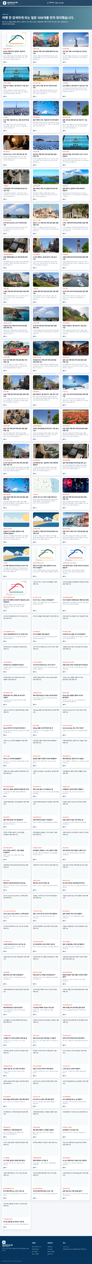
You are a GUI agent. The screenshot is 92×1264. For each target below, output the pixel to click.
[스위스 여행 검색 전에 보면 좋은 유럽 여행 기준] (76, 211)
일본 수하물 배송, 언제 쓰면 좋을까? (73, 944)
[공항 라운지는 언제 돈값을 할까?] (76, 1179)
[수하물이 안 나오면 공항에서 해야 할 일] (16, 1026)
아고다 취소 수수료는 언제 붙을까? (43, 600)
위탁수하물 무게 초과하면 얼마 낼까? (74, 1007)
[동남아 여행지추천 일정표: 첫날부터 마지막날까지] (16, 39)
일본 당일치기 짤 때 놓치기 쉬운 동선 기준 (45, 394)
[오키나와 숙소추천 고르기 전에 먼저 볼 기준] (16, 211)
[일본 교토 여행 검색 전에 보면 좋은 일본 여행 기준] (76, 348)
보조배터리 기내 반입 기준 (71, 1130)
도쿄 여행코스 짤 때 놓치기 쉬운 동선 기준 (75, 86)
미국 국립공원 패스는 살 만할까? (72, 1099)
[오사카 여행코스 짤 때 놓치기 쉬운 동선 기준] (46, 245)
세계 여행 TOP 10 (36, 1246)
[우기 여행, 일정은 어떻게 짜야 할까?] (16, 1148)
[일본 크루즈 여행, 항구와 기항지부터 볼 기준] (46, 74)
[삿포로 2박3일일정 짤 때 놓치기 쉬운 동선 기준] (46, 416)
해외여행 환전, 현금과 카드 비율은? (73, 759)
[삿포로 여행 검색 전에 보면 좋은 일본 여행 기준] (76, 245)
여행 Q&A (51, 2)
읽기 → (5, 62)
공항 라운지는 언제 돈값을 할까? (72, 1191)
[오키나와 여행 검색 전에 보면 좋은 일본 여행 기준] (46, 314)
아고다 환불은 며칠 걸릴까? (41, 634)
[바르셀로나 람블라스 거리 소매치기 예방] (46, 838)
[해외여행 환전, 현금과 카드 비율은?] (76, 747)
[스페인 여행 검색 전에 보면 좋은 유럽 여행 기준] (16, 279)
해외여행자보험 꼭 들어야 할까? (13, 1007)
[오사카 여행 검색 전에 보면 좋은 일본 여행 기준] (16, 382)
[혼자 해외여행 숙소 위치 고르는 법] (16, 1179)
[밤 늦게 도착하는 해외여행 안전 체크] (76, 871)
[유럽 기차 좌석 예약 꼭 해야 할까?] (46, 1057)
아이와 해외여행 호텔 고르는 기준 (43, 1191)
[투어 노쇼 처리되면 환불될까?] (16, 747)
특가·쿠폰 (61, 3)
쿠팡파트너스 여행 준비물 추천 (12, 1130)
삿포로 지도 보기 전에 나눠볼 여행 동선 (45, 497)
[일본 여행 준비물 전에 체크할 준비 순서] (76, 451)
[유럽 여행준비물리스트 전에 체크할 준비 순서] (16, 245)
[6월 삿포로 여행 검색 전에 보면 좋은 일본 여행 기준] (16, 485)
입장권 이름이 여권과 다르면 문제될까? (45, 759)
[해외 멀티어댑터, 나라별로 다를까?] (46, 1118)
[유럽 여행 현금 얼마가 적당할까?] (46, 808)
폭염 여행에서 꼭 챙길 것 (40, 1160)
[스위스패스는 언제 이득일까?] (76, 1057)
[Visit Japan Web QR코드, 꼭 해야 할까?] (16, 902)
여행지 (56, 3)
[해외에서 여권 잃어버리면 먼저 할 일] (16, 871)
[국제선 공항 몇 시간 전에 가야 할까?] (16, 1057)
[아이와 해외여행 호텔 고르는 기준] (46, 1179)
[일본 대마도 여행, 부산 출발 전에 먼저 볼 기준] (46, 176)
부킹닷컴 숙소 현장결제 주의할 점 (13, 665)
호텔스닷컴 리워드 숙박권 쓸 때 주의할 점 (75, 665)
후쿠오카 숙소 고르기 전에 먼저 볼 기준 (15, 154)
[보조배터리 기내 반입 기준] (76, 1118)
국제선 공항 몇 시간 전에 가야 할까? (14, 1069)
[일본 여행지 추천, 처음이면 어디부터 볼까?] (46, 108)
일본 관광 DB (35, 1249)
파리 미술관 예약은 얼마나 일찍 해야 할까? (16, 1099)
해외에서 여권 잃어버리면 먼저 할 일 (14, 883)
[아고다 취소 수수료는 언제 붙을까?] (46, 588)
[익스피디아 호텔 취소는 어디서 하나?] (46, 653)
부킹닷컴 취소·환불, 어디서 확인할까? (74, 634)
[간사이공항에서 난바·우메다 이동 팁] (46, 932)
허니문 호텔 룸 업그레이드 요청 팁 (13, 1222)
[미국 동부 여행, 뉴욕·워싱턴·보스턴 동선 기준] (76, 39)
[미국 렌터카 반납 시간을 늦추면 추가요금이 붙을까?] (76, 554)
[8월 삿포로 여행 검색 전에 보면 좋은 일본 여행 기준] (76, 416)
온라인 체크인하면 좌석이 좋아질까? (74, 1038)
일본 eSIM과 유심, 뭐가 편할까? (72, 914)
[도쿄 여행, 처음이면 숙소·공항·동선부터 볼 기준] (16, 108)
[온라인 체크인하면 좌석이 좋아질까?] (76, 1026)
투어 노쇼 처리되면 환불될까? (12, 759)
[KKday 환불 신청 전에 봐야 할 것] (46, 716)
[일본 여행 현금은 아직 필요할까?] (16, 808)
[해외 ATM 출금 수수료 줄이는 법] (46, 777)
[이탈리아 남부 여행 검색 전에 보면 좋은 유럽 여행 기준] (16, 314)
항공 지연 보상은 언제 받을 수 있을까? (44, 1038)
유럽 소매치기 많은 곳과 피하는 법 (73, 820)
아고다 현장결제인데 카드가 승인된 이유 (15, 634)
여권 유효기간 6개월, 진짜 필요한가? (44, 975)
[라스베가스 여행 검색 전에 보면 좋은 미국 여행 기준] (46, 519)
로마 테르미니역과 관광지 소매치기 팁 (74, 850)
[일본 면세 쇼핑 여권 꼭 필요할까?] (16, 963)
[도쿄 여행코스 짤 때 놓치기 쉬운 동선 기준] (76, 74)
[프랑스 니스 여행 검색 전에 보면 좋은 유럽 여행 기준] (46, 211)
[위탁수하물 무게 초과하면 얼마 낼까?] (76, 995)
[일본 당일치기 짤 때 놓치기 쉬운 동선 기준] (46, 382)
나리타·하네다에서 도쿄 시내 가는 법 (14, 944)
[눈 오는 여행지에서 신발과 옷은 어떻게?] (76, 1148)
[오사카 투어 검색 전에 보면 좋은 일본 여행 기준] (76, 279)
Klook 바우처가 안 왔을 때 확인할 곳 (14, 728)
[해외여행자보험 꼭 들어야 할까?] (16, 995)
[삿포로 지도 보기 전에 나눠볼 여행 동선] (46, 485)
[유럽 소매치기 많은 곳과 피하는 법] (76, 808)
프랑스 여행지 (35, 1254)
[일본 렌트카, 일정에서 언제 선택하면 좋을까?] (76, 176)
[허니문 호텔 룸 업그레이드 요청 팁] (16, 1210)
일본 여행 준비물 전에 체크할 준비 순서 (74, 463)
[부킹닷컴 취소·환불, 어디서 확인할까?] (76, 622)
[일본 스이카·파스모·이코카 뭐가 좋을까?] (46, 902)
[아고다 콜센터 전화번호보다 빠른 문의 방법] (76, 588)
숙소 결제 (49, 1249)
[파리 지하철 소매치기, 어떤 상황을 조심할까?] (16, 838)
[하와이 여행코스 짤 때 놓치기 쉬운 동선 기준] (76, 314)
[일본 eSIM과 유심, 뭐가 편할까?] (76, 902)
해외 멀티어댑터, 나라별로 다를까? (43, 1130)
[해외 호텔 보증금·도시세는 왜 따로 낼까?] (46, 683)
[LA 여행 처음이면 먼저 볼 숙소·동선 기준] (16, 554)
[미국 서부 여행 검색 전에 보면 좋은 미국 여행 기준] (16, 348)
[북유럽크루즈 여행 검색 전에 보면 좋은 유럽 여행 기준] (46, 348)
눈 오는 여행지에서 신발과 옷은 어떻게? (75, 1160)
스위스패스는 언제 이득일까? (71, 1069)
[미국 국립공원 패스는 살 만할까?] (76, 1087)
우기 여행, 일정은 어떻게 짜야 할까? (14, 1160)
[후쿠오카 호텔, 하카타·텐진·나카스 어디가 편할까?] (76, 142)
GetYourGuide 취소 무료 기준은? (73, 728)
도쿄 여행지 (35, 1251)
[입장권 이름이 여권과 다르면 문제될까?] (46, 747)
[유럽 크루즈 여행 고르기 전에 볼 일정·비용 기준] (76, 519)
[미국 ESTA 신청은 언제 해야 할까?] (46, 1087)
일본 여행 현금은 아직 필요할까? (13, 820)
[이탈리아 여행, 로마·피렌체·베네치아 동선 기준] (46, 39)
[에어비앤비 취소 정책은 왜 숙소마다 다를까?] (16, 683)
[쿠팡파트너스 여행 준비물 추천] (16, 1118)
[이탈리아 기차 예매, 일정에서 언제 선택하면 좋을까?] (16, 519)
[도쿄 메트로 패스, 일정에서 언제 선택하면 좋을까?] (46, 451)
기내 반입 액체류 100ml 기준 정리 (43, 1007)
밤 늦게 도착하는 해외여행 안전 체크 (74, 883)
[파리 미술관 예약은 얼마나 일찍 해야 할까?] (16, 1087)
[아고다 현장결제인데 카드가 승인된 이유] (16, 622)
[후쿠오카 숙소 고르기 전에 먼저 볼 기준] (16, 142)
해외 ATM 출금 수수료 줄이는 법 (43, 789)
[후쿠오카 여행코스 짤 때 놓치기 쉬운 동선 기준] (16, 74)
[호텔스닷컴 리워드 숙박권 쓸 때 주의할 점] (76, 653)
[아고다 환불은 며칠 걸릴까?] (46, 622)
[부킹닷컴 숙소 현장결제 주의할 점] (16, 653)
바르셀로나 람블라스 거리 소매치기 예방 (45, 850)
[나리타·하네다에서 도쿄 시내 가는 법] (16, 932)
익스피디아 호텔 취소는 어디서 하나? (44, 665)
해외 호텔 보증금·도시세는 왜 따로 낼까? (45, 695)
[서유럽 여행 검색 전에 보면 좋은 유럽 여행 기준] (46, 279)
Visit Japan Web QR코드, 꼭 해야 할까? (16, 914)
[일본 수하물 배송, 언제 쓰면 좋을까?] (76, 932)
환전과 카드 (50, 1254)
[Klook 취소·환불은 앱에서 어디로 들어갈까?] (76, 683)
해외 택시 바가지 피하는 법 (41, 883)
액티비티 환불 (50, 1251)
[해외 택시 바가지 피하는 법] (46, 871)
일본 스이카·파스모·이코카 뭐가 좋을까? (45, 914)
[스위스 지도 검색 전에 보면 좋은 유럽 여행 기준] (76, 382)
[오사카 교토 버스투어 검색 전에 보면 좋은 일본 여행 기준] (16, 451)
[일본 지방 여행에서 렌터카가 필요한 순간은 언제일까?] (16, 588)
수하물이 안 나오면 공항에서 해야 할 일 (15, 1038)
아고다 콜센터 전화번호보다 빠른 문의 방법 (76, 600)
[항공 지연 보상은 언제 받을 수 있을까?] (46, 1026)
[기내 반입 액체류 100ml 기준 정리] (46, 995)
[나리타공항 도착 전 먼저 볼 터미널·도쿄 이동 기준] (16, 176)
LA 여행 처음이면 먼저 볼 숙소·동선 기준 (15, 566)
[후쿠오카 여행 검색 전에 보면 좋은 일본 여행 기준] (46, 142)
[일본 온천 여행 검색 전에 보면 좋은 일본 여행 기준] (76, 485)
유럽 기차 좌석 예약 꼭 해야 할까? (43, 1069)
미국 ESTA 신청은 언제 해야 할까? (43, 1099)
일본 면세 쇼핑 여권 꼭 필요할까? (13, 975)
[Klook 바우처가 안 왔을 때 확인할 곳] (16, 716)
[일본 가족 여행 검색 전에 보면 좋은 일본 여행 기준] (16, 416)
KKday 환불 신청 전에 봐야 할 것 (43, 728)
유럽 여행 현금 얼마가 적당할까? (43, 820)
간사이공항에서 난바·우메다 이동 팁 (44, 944)
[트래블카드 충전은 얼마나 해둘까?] (76, 777)
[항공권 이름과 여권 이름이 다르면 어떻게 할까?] (76, 963)
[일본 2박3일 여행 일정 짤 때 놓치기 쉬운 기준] (76, 108)
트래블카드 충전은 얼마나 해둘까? (73, 789)
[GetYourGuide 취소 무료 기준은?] (76, 716)
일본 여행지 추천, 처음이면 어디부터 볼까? (46, 120)
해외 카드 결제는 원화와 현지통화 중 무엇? (16, 789)
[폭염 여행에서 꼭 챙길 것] (46, 1148)
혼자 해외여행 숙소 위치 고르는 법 (13, 1191)
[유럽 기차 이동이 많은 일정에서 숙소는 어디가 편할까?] (46, 554)
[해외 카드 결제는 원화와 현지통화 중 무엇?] (16, 777)
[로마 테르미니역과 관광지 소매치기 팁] (76, 838)
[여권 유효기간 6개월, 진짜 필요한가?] (46, 963)
